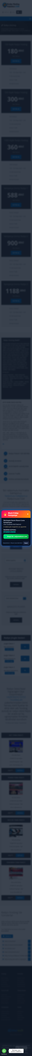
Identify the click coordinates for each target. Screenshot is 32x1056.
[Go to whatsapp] (4, 1051)
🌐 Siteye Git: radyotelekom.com (16, 536)
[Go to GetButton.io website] (4, 1054)
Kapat (26, 543)
